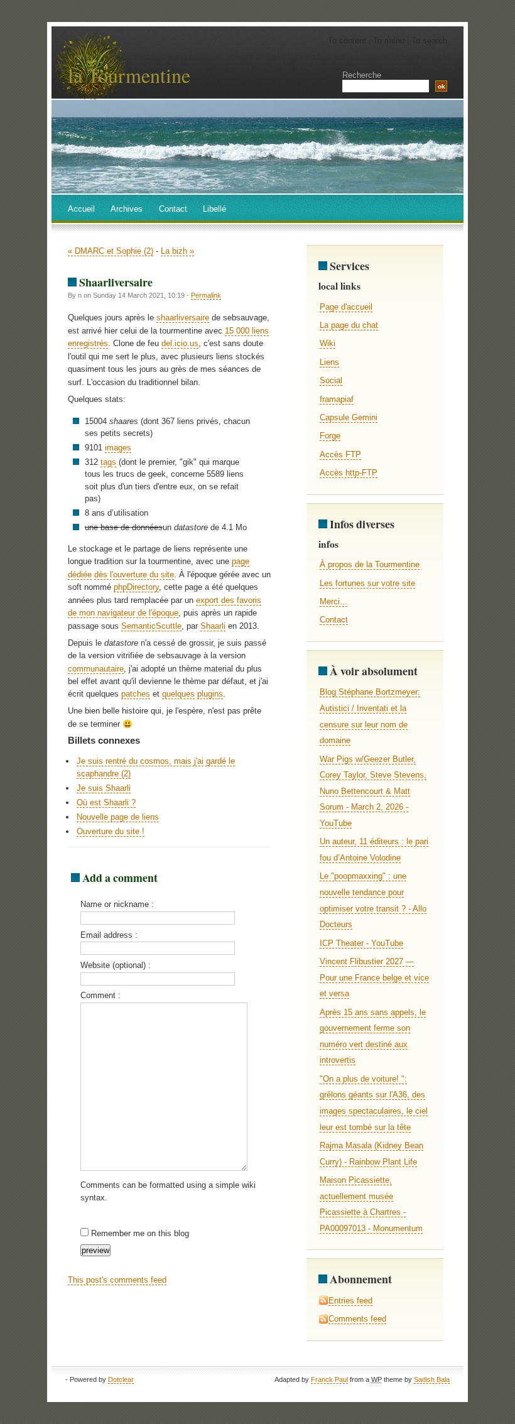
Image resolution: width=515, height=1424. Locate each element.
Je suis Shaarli (104, 788)
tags (108, 462)
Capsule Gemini (348, 417)
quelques (178, 693)
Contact (334, 619)
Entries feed (350, 1300)
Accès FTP (340, 454)
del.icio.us (179, 343)
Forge (330, 435)
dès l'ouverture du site (134, 574)
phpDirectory (136, 587)
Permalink (206, 295)
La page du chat (349, 325)
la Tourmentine (129, 75)
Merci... (333, 601)
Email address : (109, 935)
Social (331, 380)
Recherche (361, 75)
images (118, 447)
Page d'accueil (346, 307)
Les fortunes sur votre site (367, 583)
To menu (388, 40)
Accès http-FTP (348, 472)
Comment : (100, 995)
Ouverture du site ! (110, 831)
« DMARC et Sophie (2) (110, 251)
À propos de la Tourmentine (370, 564)
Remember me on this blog (140, 1233)
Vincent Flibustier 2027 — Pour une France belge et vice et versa (374, 977)
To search (429, 40)
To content (347, 40)
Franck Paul (329, 1379)
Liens (329, 362)
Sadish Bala (432, 1379)
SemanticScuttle (151, 626)
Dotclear (121, 1379)
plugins (210, 693)
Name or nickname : (117, 904)
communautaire (96, 668)
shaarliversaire (182, 317)
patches (135, 693)
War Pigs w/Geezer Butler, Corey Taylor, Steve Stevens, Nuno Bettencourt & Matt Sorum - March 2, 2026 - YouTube (373, 791)
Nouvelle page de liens (118, 817)
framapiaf (337, 399)
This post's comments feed (117, 1280)
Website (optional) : (115, 965)
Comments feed (357, 1318)
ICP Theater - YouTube (361, 943)
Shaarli (212, 626)
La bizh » (177, 251)
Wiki (327, 343)
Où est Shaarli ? (106, 802)
